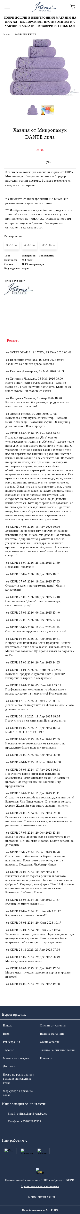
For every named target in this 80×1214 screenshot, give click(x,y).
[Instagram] (16, 1129)
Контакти (46, 1058)
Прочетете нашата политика (40, 1186)
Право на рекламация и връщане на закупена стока (18, 1078)
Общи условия (49, 1041)
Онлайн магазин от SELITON (40, 1210)
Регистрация (11, 1041)
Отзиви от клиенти (53, 1025)
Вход (6, 1033)
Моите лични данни (41, 1196)
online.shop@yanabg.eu (32, 1113)
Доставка (9, 1066)
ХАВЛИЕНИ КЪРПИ (25, 34)
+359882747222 (31, 1121)
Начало (6, 34)
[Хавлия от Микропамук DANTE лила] (40, 95)
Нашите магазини (52, 1033)
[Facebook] (7, 1129)
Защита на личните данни (57, 1050)
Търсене (8, 1050)
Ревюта (13, 340)
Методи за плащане (16, 1058)
